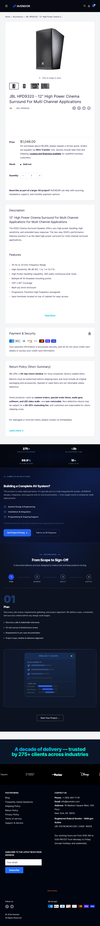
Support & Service (14, 823)
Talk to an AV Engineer (46, 533)
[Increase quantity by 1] (39, 175)
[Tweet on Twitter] (84, 108)
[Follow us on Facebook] (7, 906)
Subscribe (14, 870)
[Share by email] (89, 108)
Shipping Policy (12, 806)
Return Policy (11, 810)
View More (50, 315)
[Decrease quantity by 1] (23, 175)
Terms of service (13, 818)
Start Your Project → (50, 718)
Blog (7, 797)
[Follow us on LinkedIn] (12, 906)
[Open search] (85, 6)
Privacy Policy (12, 814)
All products (18, 17)
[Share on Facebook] (74, 108)
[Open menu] (6, 6)
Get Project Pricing (16, 533)
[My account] (89, 6)
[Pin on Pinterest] (79, 108)
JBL (10, 108)
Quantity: (14, 175)
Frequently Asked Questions (19, 802)
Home (7, 17)
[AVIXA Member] (52, 891)
